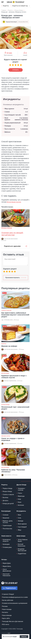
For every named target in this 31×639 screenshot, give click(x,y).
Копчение (21, 505)
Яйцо (19, 530)
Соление (5, 515)
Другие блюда (5, 373)
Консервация (6, 511)
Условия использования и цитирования (14, 603)
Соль (19, 518)
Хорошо (24, 636)
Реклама (5, 606)
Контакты (5, 612)
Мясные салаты (5, 436)
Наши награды (7, 609)
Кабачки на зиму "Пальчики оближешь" (13, 471)
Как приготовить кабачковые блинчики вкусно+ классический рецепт (15, 315)
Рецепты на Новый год (20, 6)
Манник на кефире (9, 346)
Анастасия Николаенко (11, 238)
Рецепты (6, 6)
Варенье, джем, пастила (8, 521)
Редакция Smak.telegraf (11, 21)
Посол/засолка (7, 528)
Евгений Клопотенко (21, 545)
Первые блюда (7, 488)
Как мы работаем (7, 600)
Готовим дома (7, 547)
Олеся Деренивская (7, 570)
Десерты (5, 500)
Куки (14, 636)
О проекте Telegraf (8, 594)
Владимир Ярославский (22, 549)
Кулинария (6, 544)
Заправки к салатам (21, 489)
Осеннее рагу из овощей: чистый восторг (12, 234)
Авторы (4, 559)
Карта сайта (6, 618)
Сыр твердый (22, 527)
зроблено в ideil (6, 633)
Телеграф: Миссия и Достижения (12, 621)
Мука (19, 515)
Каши (19, 502)
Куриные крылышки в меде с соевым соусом (14, 376)
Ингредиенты (21, 511)
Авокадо (20, 521)
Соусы (20, 493)
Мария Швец (7, 566)
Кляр (19, 499)
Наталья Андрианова (10, 380)
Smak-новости (6, 536)
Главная (3, 10)
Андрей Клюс (22, 553)
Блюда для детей (8, 503)
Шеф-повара (21, 536)
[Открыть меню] (2, 2)
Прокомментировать (12, 277)
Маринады (21, 496)
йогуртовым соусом (14, 202)
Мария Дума (7, 563)
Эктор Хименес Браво (23, 540)
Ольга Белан (7, 474)
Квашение (6, 518)
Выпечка (3, 343)
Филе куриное (22, 524)
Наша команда (7, 615)
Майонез (7, 132)
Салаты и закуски (6, 310)
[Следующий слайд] (29, 6)
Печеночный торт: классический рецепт (15, 408)
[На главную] (15, 2)
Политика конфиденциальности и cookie (15, 597)
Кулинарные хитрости (7, 540)
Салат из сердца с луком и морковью (12, 439)
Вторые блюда (19, 10)
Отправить (15, 70)
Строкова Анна (8, 319)
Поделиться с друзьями (12, 246)
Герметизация (7, 525)
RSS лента (5, 624)
